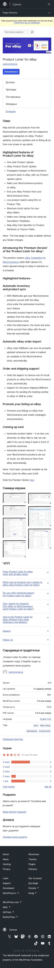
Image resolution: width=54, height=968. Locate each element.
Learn (5, 878)
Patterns (32, 869)
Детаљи (10, 82)
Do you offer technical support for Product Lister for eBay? (18, 594)
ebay (36, 725)
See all (48, 786)
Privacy (6, 869)
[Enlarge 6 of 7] (47, 509)
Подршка (11, 111)
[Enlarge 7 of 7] (47, 532)
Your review (9, 786)
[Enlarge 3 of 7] (22, 521)
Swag (32, 893)
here (32, 480)
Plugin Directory (10, 12)
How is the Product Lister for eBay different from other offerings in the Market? (18, 620)
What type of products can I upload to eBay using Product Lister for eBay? (22, 583)
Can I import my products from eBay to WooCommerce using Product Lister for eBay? (18, 606)
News (6, 859)
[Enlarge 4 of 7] (22, 544)
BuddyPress (10, 917)
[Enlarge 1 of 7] (22, 496)
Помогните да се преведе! (27, 22)
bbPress (8, 912)
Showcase (33, 854)
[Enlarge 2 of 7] (22, 509)
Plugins (31, 864)
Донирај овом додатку (15, 837)
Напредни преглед (13, 739)
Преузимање (11, 71)
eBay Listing (45, 725)
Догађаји (33, 883)
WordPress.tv (11, 893)
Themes (32, 859)
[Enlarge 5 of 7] (47, 496)
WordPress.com (12, 902)
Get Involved (35, 878)
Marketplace (32, 731)
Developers (8, 888)
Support (7, 631)
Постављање (13, 96)
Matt (7, 907)
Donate (33, 888)
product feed (44, 731)
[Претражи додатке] (32, 32)
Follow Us (8, 640)
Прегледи (11, 89)
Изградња (11, 104)
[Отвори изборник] (49, 4)
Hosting (7, 864)
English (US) (45, 719)
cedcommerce (10, 64)
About (6, 854)
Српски (13, 929)
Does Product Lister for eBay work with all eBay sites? (18, 573)
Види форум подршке (14, 811)
